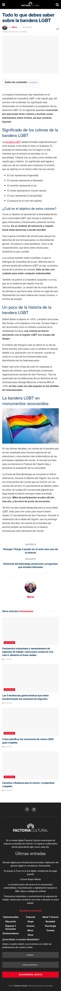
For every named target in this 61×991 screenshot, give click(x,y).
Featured (30, 916)
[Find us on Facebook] (27, 809)
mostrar (33, 82)
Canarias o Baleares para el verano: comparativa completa (28, 784)
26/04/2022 (27, 27)
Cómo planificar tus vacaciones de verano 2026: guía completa (28, 740)
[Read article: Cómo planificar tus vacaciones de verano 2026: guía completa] (30, 722)
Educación (10, 921)
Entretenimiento (11, 933)
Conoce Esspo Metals (30, 879)
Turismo (50, 930)
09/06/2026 (8, 703)
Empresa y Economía (10, 927)
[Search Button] (57, 4)
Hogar (31, 921)
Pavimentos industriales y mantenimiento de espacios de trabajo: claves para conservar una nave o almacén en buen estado (27, 652)
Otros (30, 934)
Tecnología (50, 925)
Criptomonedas (11, 916)
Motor (30, 930)
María (14, 27)
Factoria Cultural (20, 985)
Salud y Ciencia (50, 916)
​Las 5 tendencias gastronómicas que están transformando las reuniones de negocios (25, 697)
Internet (30, 925)
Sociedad (9, 642)
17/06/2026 (8, 659)
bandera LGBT (13, 142)
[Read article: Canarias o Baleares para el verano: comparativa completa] (30, 765)
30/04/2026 (8, 747)
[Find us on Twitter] (34, 809)
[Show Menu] (3, 4)
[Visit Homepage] (30, 4)
